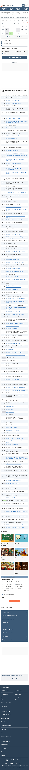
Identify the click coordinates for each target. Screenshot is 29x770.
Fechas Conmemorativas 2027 (20, 698)
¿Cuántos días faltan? (8, 577)
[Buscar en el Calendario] (23, 5)
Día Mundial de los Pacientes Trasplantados (13, 169)
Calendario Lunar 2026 (8, 619)
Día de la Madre (8, 584)
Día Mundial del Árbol (12, 498)
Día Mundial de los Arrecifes (13, 103)
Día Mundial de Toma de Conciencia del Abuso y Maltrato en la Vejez (16, 286)
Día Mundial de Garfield (12, 326)
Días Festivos (6, 51)
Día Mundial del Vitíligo (12, 444)
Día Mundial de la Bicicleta (13, 136)
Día (3, 597)
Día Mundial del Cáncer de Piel (14, 268)
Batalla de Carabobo (11, 427)
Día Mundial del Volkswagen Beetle (15, 387)
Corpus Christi (10, 412)
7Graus (13, 763)
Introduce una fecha (9, 594)
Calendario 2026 (4, 9)
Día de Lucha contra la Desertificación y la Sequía (16, 308)
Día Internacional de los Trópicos (14, 514)
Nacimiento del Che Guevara (13, 277)
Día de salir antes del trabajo (13, 118)
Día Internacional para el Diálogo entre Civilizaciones (16, 237)
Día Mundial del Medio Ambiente (15, 153)
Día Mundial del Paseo (12, 328)
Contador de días (6, 626)
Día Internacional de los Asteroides (15, 525)
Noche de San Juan (11, 406)
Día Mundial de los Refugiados (14, 352)
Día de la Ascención (11, 128)
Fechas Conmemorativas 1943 (9, 615)
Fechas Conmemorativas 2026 (7, 698)
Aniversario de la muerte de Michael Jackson (15, 441)
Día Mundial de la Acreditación (14, 220)
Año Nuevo (19, 581)
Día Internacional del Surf (13, 343)
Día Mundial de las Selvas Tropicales (15, 390)
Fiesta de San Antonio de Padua (14, 271)
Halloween (18, 588)
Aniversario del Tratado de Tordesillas (16, 192)
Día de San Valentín (21, 586)
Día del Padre (9, 349)
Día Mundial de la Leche (12, 100)
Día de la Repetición (11, 138)
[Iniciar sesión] (26, 5)
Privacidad (3, 748)
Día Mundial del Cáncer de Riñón (15, 314)
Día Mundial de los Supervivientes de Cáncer (16, 172)
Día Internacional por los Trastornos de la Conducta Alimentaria (16, 121)
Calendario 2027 (18, 9)
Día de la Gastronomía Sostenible (15, 323)
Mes (11, 597)
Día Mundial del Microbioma (13, 480)
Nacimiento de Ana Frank (12, 259)
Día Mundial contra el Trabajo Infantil (16, 262)
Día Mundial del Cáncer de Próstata (15, 251)
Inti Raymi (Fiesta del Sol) (12, 430)
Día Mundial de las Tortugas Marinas (16, 298)
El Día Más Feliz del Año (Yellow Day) (15, 355)
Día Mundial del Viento (12, 289)
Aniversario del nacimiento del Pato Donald (15, 216)
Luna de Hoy (5, 622)
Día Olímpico (9, 409)
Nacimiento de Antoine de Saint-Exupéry (16, 511)
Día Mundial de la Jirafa (12, 379)
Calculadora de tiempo (8, 629)
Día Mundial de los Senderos (13, 163)
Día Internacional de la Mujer (8, 589)
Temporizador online (7, 640)
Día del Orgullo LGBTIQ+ (12, 483)
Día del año (5, 636)
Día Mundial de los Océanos (13, 207)
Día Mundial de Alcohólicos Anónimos (16, 234)
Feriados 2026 (11, 9)
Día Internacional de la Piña (13, 464)
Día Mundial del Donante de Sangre (15, 279)
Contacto (3, 752)
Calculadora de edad (7, 633)
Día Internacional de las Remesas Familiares (15, 302)
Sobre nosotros (4, 744)
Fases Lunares (7, 53)
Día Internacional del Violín (13, 311)
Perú (13, 5)
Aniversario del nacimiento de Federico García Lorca (16, 156)
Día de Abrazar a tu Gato (12, 150)
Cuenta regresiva (5, 718)
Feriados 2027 (26, 9)
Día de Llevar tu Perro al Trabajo (14, 438)
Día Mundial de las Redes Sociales (15, 527)
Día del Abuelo (7, 586)
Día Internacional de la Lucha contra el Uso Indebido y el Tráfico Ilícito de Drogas (17, 458)
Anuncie (3, 755)
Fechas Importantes (21, 51)
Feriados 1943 (5, 612)
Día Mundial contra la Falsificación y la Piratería (16, 210)
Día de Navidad (8, 581)
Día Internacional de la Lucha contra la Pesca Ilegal (16, 160)
